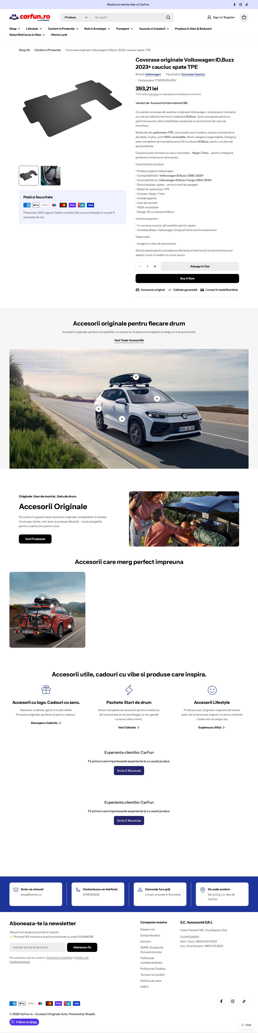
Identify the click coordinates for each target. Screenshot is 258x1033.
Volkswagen (153, 74)
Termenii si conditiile (59, 957)
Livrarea (153, 94)
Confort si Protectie (48, 50)
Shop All (24, 50)
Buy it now (187, 278)
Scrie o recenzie (129, 770)
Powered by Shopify (82, 1014)
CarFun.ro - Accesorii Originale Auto (43, 1014)
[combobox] (117, 17)
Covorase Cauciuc (193, 74)
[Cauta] (168, 17)
